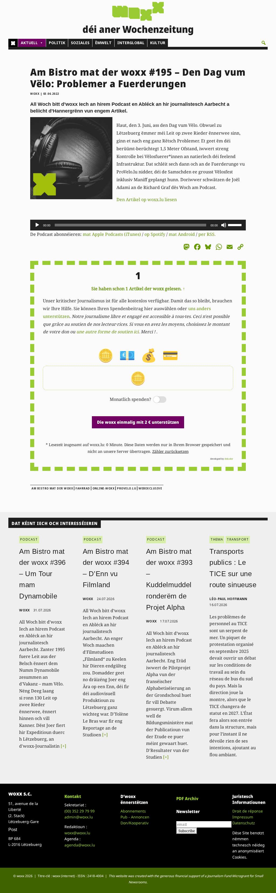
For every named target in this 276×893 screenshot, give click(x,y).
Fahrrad (82, 488)
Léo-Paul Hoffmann (228, 599)
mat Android (182, 234)
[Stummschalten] (223, 225)
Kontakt (72, 796)
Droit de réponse (247, 811)
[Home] (13, 43)
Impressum (242, 817)
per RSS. (207, 234)
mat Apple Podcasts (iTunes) (112, 234)
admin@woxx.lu (78, 817)
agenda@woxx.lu (79, 845)
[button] (264, 43)
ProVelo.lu (126, 488)
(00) (79, 811)
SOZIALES (80, 42)
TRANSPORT (238, 539)
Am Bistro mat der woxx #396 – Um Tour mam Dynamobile (42, 573)
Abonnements (133, 811)
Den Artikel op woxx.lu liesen (146, 199)
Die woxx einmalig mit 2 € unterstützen (138, 422)
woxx (35, 94)
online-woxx (103, 488)
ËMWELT (103, 42)
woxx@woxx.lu (77, 832)
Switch (155, 400)
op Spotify (154, 234)
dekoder (229, 458)
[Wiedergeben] (37, 225)
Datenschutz (243, 822)
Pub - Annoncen (134, 817)
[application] (138, 225)
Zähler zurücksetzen (170, 451)
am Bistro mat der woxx (52, 488)
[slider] (235, 224)
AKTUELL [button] (29, 42)
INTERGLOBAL (130, 42)
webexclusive (150, 488)
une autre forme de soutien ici (107, 332)
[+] (63, 746)
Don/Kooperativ (134, 822)
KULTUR (157, 42)
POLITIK (57, 42)
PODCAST (29, 539)
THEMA (217, 539)
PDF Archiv (187, 798)
